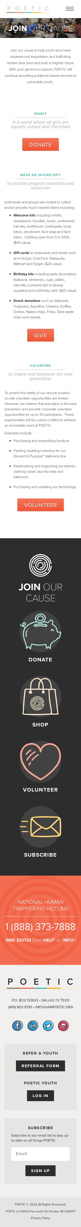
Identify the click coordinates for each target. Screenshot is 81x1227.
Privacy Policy (40, 1218)
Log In (40, 1096)
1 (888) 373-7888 (40, 926)
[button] (69, 9)
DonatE (40, 144)
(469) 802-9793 (20, 1006)
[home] (27, 9)
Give (40, 335)
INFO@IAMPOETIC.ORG (54, 1006)
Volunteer (40, 505)
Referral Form (40, 1066)
